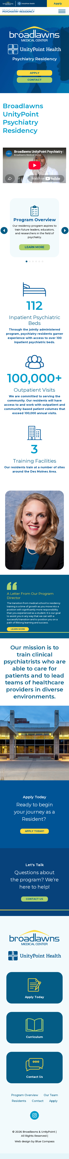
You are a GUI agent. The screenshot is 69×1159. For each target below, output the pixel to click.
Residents (19, 1101)
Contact (34, 79)
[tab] (26, 261)
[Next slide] (64, 230)
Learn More (18, 629)
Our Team (51, 1095)
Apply (34, 73)
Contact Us (34, 899)
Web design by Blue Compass (34, 1141)
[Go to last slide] (4, 230)
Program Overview (24, 1095)
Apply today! (34, 831)
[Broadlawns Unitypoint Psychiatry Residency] (17, 11)
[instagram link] (34, 1115)
